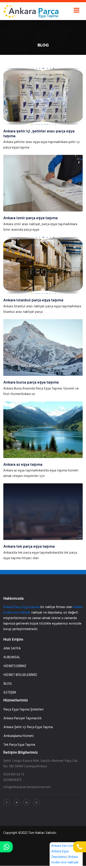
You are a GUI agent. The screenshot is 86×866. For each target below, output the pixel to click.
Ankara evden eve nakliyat (65, 859)
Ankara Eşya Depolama (60, 854)
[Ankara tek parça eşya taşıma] (43, 511)
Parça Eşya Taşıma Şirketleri (24, 709)
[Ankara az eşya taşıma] (43, 429)
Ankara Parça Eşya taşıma (21, 607)
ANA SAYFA (12, 648)
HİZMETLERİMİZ (15, 666)
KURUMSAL (12, 657)
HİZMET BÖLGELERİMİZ (20, 675)
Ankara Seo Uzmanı (65, 846)
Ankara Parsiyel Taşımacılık (22, 718)
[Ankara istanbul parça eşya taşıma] (43, 265)
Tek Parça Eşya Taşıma (19, 744)
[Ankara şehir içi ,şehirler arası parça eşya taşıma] (43, 96)
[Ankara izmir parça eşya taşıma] (43, 183)
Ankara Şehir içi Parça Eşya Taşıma (28, 727)
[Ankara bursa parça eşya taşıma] (43, 347)
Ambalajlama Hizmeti (19, 736)
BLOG (8, 683)
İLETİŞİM (10, 692)
